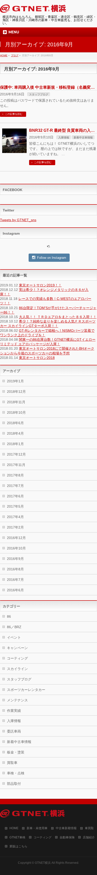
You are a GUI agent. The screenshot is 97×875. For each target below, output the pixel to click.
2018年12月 (16, 392)
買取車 (12, 763)
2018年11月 (16, 402)
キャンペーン (17, 648)
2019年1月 (15, 381)
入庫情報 (63, 137)
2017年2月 (15, 527)
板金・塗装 (15, 752)
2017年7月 (15, 486)
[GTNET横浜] (33, 9)
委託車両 (14, 731)
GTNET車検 (17, 837)
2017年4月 (15, 517)
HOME (13, 828)
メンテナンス (17, 700)
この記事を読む (13, 114)
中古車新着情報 (66, 828)
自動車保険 (67, 837)
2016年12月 (16, 538)
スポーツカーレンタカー (26, 690)
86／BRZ (14, 627)
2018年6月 (15, 423)
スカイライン (17, 669)
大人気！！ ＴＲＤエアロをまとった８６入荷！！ (58, 317)
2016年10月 (16, 548)
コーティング (17, 658)
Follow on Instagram (51, 258)
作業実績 (14, 711)
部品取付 (14, 784)
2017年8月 (15, 475)
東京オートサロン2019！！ (40, 285)
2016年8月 (15, 569)
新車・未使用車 (37, 828)
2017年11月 (16, 465)
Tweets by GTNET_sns (18, 220)
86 (9, 616)
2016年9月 (15, 559)
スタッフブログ (38, 94)
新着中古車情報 (83, 137)
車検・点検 (15, 773)
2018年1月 (15, 444)
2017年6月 (15, 496)
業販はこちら (18, 846)
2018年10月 (16, 412)
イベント (14, 637)
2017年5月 (15, 506)
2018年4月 (15, 433)
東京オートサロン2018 (37, 358)
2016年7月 (15, 580)
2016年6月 (15, 590)
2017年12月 (16, 454)
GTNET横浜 (43, 863)
